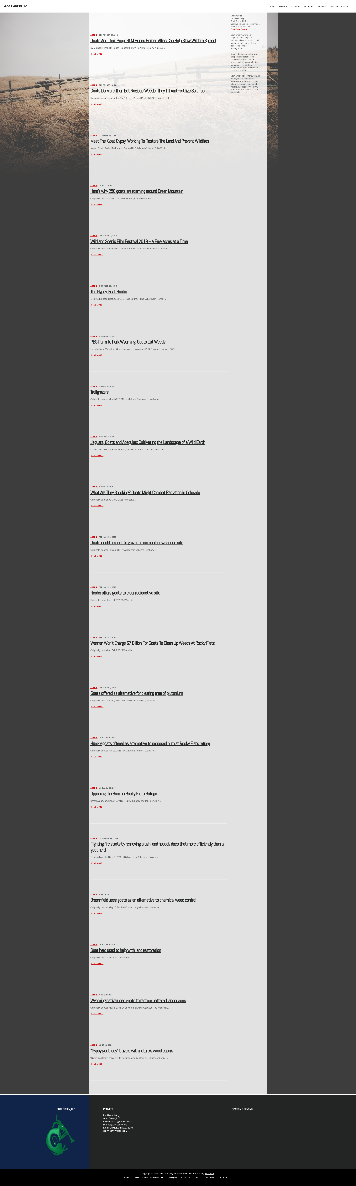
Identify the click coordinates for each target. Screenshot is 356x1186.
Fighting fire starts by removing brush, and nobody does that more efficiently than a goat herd (156, 847)
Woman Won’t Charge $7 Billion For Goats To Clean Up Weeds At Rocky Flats (152, 643)
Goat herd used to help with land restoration (125, 950)
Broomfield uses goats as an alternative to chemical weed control (143, 900)
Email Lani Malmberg (121, 1127)
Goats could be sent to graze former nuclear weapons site (136, 542)
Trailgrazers (99, 392)
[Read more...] (97, 54)
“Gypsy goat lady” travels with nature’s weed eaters (131, 1051)
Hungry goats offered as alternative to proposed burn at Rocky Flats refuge (150, 743)
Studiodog (209, 1173)
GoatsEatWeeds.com (115, 1131)
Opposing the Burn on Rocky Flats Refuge (123, 793)
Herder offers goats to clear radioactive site (125, 593)
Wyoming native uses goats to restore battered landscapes (138, 1000)
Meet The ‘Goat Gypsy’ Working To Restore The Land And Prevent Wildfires (149, 141)
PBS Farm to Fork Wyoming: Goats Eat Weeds (127, 342)
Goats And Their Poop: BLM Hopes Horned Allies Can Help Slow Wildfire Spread (153, 40)
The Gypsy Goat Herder (108, 291)
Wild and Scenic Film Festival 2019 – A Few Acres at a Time (139, 241)
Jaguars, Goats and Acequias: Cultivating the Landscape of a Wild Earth (147, 442)
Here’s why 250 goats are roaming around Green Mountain (136, 191)
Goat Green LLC (16, 6)
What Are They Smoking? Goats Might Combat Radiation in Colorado (145, 492)
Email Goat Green (239, 29)
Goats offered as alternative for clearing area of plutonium (136, 693)
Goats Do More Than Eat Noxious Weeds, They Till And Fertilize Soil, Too (147, 91)
